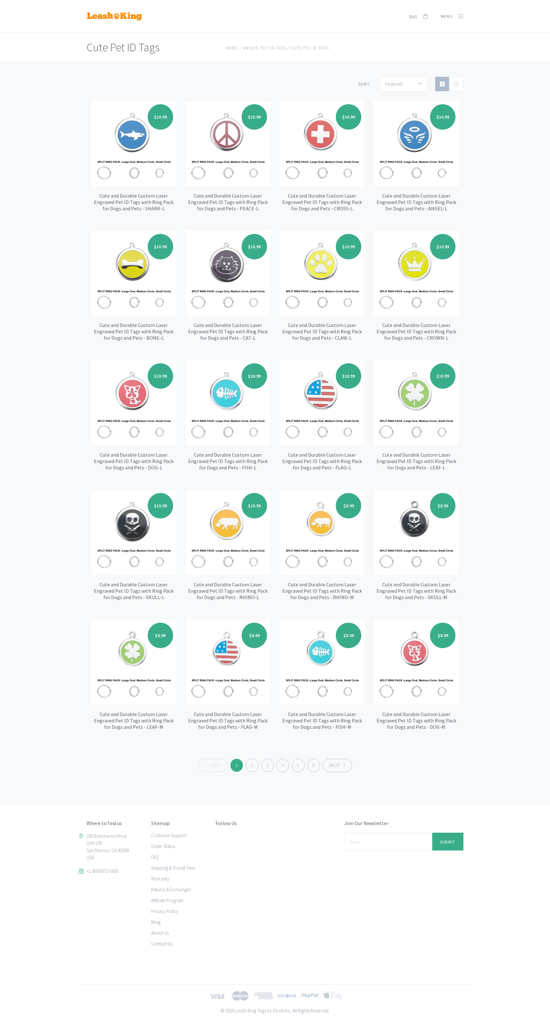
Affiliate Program (167, 900)
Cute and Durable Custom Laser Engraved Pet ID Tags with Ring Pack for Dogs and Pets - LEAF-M (133, 720)
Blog (155, 922)
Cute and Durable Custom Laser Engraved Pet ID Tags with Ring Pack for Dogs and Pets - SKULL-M (416, 590)
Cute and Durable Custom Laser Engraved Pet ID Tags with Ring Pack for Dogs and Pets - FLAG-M (228, 720)
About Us (160, 933)
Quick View (133, 138)
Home (232, 48)
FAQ (155, 857)
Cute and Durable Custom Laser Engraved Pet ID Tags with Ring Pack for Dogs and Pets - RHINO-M (322, 590)
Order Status (163, 846)
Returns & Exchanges (171, 890)
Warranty (160, 879)
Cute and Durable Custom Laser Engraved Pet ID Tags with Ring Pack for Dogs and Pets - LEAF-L (416, 461)
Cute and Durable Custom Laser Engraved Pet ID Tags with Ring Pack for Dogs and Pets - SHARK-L (133, 202)
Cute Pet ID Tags (310, 48)
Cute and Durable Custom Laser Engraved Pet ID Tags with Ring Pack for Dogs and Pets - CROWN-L (416, 331)
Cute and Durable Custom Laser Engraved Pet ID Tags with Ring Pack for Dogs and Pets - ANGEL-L (416, 202)
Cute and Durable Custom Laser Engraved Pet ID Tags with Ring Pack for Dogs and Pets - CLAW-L (322, 331)
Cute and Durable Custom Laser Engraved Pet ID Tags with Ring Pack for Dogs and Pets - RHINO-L (228, 590)
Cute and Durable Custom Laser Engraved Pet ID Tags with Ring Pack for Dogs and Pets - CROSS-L (322, 202)
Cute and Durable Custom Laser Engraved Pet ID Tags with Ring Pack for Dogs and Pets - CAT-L (228, 331)
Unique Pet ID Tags (264, 48)
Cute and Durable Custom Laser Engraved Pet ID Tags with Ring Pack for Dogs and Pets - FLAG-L (322, 461)
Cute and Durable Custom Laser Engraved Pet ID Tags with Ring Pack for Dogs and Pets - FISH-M (322, 720)
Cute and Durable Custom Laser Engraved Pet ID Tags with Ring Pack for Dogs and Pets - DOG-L (133, 461)
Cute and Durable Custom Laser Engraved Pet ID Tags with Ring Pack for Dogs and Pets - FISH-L (228, 461)
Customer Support (169, 835)
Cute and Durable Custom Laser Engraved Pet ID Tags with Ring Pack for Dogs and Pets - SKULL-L (133, 590)
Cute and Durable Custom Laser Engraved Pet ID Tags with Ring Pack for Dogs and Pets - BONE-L (133, 331)
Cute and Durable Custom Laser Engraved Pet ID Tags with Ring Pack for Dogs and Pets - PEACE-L (228, 202)
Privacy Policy (164, 911)
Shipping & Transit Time (173, 868)
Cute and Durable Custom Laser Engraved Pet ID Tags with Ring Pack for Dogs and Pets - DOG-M (416, 720)
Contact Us (162, 944)
